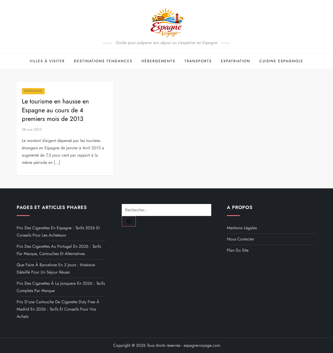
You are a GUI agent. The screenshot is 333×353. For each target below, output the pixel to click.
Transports (198, 61)
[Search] (129, 221)
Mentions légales (242, 228)
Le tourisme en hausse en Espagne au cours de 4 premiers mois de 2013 (55, 110)
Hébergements (158, 61)
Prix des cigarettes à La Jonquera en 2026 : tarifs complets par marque (61, 287)
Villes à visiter (47, 61)
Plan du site (237, 250)
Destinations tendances (103, 61)
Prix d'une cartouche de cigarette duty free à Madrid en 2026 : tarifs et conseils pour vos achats (58, 309)
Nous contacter (240, 239)
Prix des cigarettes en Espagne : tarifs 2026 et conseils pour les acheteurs (58, 231)
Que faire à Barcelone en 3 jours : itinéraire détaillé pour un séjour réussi (56, 268)
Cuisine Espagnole (281, 61)
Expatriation (235, 61)
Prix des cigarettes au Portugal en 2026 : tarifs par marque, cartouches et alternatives (59, 250)
